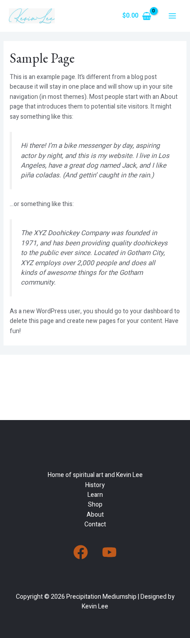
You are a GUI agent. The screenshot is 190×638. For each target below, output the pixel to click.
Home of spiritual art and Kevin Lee (95, 475)
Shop (95, 504)
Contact (95, 524)
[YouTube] (109, 552)
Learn (95, 494)
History (95, 485)
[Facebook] (80, 552)
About (95, 514)
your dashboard (151, 311)
